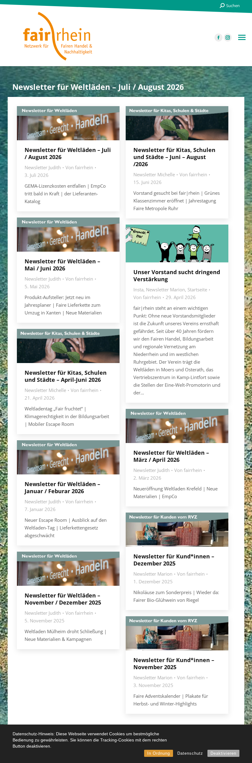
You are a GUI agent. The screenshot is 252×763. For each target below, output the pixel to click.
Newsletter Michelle (154, 174)
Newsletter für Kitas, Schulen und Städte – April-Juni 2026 (66, 376)
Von (79, 167)
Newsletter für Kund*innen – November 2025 (173, 663)
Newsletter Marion (165, 289)
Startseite (197, 289)
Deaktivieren (223, 753)
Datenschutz (190, 753)
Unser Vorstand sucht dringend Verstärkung (176, 275)
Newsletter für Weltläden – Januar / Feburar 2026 (62, 487)
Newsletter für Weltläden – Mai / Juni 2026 (62, 265)
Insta (138, 289)
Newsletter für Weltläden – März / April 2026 (171, 456)
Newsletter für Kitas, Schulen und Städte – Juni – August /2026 (174, 157)
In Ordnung (158, 753)
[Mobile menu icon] (242, 37)
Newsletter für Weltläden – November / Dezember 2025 (63, 599)
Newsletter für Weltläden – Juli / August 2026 (68, 153)
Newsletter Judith (43, 167)
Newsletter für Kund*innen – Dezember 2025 (173, 560)
